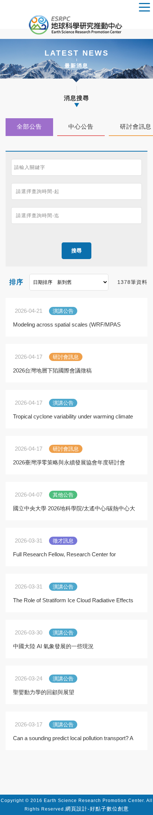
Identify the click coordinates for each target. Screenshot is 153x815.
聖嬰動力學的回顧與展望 (43, 692)
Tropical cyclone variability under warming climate (73, 416)
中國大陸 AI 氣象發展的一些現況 (53, 646)
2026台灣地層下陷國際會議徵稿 (52, 370)
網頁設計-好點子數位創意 (97, 809)
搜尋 (76, 251)
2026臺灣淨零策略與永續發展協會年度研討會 (69, 462)
